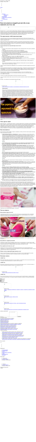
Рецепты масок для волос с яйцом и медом (11, 296)
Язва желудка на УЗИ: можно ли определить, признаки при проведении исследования (16, 339)
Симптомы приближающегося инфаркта (6, 319)
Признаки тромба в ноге (4, 320)
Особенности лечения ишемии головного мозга (8, 327)
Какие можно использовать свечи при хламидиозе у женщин (12, 334)
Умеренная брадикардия (4, 322)
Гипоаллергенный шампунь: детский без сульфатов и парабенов (10, 324)
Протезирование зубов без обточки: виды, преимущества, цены (12, 332)
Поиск (1, 7)
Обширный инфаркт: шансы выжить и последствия (8, 329)
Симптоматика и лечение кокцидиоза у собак (9, 337)
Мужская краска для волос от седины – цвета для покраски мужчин (15, 303)
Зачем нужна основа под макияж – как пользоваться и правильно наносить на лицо (15, 86)
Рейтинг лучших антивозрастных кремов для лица (10, 272)
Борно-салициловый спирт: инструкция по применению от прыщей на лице (16, 309)
